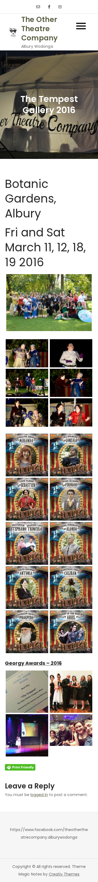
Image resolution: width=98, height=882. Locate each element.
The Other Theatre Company (39, 29)
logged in (39, 794)
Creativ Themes (64, 874)
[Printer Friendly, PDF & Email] (20, 767)
